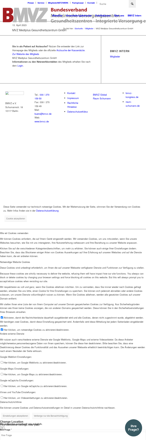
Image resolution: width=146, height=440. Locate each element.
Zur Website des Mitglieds (25, 54)
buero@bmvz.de (43, 113)
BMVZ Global (100, 94)
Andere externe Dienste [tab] (12, 333)
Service (41, 2)
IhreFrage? (133, 428)
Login (20, 65)
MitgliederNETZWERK (58, 2)
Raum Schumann (102, 98)
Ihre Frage (6, 429)
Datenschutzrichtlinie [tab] (11, 402)
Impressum (73, 98)
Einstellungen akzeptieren (15, 415)
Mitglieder (115, 56)
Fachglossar (78, 2)
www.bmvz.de (42, 121)
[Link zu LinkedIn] (140, 2)
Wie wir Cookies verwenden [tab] (14, 233)
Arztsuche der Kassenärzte (70, 50)
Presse (31, 2)
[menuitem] (31, 3)
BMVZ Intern (119, 51)
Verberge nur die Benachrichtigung (51, 415)
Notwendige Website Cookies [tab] (15, 262)
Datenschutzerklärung (78, 111)
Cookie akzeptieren (15, 218)
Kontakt (91, 2)
